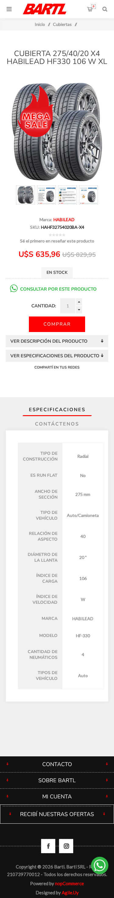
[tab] (57, 409)
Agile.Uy (70, 892)
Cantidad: (43, 306)
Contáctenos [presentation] (57, 424)
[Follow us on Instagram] (66, 846)
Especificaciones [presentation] (57, 409)
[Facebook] (48, 846)
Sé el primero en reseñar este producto (57, 240)
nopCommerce (69, 883)
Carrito (93, 6)
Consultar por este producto (58, 289)
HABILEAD (64, 219)
